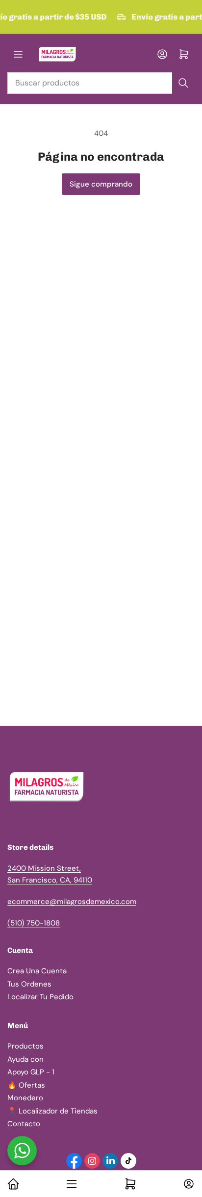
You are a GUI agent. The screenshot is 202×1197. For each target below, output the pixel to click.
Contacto (23, 1124)
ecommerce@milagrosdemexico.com (71, 901)
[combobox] (101, 83)
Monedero (25, 1098)
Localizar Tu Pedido (40, 997)
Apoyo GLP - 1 (30, 1072)
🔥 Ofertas (26, 1085)
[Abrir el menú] (18, 54)
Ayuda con (25, 1059)
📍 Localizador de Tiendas (52, 1111)
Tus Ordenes (29, 984)
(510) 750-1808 (33, 923)
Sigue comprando (101, 184)
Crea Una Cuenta (37, 971)
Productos (25, 1046)
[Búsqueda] (183, 83)
